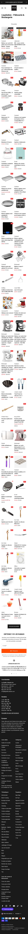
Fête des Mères (5, 831)
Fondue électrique (20, 827)
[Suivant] (26, 2)
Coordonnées (15, 929)
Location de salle (5, 901)
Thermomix (18, 835)
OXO (2, 520)
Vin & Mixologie (19, 758)
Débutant (3, 822)
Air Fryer (18, 797)
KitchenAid (18, 830)
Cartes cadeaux (19, 779)
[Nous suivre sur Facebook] (2, 906)
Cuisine (17, 742)
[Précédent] (1, 2)
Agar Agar (18, 795)
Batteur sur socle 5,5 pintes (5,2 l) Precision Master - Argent (7, 44)
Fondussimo (19, 822)
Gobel (2, 392)
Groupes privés (5, 889)
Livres (17, 763)
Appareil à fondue (20, 800)
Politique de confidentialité (7, 928)
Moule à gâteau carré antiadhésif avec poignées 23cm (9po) (20, 190)
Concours (3, 752)
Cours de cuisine (5, 881)
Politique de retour (5, 767)
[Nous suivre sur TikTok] (18, 906)
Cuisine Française (5, 814)
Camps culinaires (5, 886)
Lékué (2, 612)
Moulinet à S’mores (6, 142)
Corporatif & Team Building (6, 893)
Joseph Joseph (18, 392)
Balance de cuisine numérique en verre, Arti (19, 165)
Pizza (17, 768)
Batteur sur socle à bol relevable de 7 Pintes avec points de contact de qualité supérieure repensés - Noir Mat (20, 339)
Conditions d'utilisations (4, 761)
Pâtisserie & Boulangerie (18, 746)
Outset (3, 443)
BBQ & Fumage (19, 766)
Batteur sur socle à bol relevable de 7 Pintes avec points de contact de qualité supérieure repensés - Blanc (7, 369)
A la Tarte (16, 520)
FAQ (2, 773)
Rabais (17, 782)
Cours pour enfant (6, 884)
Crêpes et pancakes (6, 808)
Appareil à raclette (20, 803)
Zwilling (3, 90)
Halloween (4, 839)
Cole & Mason (19, 816)
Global (15, 543)
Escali (15, 161)
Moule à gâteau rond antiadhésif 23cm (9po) (6, 215)
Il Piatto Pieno (4, 416)
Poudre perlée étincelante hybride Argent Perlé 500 (19, 420)
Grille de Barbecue (6, 445)
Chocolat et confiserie (21, 750)
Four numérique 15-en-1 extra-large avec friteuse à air (7, 69)
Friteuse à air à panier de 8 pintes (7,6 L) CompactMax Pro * (20, 119)
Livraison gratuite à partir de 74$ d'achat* (14, 2)
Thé (2, 872)
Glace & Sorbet (5, 837)
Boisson (18, 755)
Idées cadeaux (19, 776)
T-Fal (17, 838)
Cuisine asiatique (5, 811)
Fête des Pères (5, 834)
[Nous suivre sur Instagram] (6, 906)
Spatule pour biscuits (7, 522)
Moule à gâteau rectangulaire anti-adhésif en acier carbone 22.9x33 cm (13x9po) (19, 242)
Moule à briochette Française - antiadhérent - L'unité (7, 395)
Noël (2, 853)
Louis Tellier (17, 288)
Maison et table (19, 760)
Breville (17, 814)
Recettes (3, 750)
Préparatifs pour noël (6, 858)
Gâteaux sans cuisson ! (7, 313)
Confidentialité (5, 765)
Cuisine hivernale (5, 816)
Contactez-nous (5, 758)
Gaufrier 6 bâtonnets (19, 142)
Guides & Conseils (5, 742)
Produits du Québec (6, 861)
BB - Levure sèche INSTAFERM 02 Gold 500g (19, 44)
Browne (16, 612)
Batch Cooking (5, 797)
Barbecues (18, 808)
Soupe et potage (5, 869)
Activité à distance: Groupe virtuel (6, 897)
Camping (3, 806)
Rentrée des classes (6, 864)
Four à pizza (19, 824)
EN (21, 8)
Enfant (17, 771)
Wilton (3, 470)
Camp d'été (4, 803)
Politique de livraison (6, 770)
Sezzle (3, 778)
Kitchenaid (16, 264)
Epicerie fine (18, 752)
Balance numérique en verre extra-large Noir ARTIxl (7, 240)
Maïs (2, 850)
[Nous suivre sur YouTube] (14, 906)
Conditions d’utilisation (19, 928)
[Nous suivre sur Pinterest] (10, 906)
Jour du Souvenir (5, 847)
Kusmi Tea (18, 832)
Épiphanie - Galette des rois (6, 828)
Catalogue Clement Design (6, 782)
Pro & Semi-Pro (19, 774)
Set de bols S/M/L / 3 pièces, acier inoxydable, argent (7, 94)
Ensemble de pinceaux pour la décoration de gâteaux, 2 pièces (7, 473)
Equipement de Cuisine (5, 746)
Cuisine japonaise (5, 819)
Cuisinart (3, 41)
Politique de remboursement (7, 926)
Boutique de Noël (5, 800)
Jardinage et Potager (6, 845)
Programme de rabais (6, 775)
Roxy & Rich (17, 416)
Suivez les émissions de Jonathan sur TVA (6, 786)
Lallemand (16, 41)
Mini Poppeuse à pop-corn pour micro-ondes (7, 616)
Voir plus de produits (14, 626)
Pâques (3, 856)
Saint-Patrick (4, 866)
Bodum (17, 811)
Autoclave (18, 806)
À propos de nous (5, 755)
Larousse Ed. (4, 311)
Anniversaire (4, 795)
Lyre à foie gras (18, 290)
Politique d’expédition (6, 929)
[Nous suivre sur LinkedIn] (22, 906)
